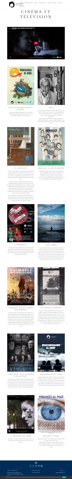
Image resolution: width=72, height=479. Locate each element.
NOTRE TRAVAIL (42, 2)
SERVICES (36, 2)
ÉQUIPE (49, 2)
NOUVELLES (54, 2)
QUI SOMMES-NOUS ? (28, 2)
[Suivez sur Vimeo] (39, 466)
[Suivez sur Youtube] (41, 466)
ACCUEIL (21, 2)
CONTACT (60, 2)
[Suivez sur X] (33, 466)
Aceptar (64, 477)
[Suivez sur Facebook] (30, 466)
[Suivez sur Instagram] (36, 466)
